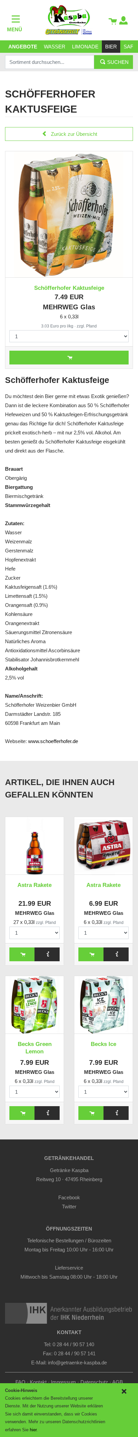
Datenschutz (94, 1382)
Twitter (69, 1206)
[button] (123, 21)
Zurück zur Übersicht (73, 134)
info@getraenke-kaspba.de (77, 1362)
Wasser (54, 46)
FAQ (20, 1382)
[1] (123, 1391)
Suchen (117, 62)
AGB (117, 1382)
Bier (111, 46)
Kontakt (38, 1382)
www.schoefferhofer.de (53, 741)
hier (33, 1429)
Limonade (85, 46)
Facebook (69, 1197)
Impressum (63, 1382)
